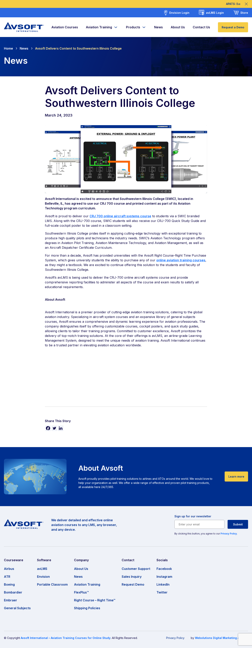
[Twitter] (54, 428)
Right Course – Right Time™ (94, 600)
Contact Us (201, 27)
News (158, 27)
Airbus (9, 569)
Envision (43, 577)
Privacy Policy (228, 533)
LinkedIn (163, 584)
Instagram (164, 577)
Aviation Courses (64, 27)
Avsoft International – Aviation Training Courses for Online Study (65, 638)
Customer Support (136, 569)
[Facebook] (48, 428)
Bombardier (13, 592)
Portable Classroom (52, 584)
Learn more (236, 476)
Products (133, 27)
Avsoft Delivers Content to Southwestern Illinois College (78, 48)
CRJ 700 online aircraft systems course (120, 216)
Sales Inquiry (132, 577)
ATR (7, 577)
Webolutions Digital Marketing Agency (221, 638)
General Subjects (17, 608)
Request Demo (133, 584)
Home (8, 48)
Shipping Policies (87, 608)
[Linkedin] (60, 428)
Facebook (164, 569)
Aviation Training (99, 27)
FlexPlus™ (81, 592)
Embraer (10, 600)
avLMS (42, 569)
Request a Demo (233, 27)
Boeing (9, 584)
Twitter (162, 592)
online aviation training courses (180, 260)
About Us (178, 27)
